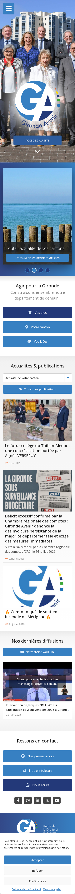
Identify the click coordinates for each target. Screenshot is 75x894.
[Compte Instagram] (28, 800)
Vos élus (41, 313)
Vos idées (41, 341)
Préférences (37, 881)
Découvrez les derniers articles (37, 258)
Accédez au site (38, 140)
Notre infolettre (40, 770)
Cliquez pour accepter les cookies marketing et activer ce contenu (37, 681)
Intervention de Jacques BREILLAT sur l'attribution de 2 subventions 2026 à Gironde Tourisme (37, 709)
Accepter (37, 860)
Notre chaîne (40, 652)
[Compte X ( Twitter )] (47, 800)
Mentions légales (52, 889)
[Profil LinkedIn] (37, 800)
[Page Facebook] (18, 800)
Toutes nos (40, 389)
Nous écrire (40, 785)
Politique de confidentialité (26, 889)
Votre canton (40, 327)
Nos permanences (41, 756)
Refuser (37, 870)
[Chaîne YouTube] (57, 800)
